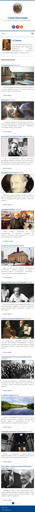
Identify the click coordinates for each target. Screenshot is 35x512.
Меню (4, 33)
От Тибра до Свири (7, 395)
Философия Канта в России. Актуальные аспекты (16, 357)
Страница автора (24, 52)
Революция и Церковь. (8, 209)
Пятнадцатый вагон (7, 65)
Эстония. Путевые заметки (9, 246)
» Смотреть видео (7, 241)
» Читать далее (7, 95)
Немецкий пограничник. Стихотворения (13, 431)
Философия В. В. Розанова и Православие (13, 136)
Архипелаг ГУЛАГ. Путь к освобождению (13, 282)
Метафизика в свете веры (9, 173)
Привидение (5, 100)
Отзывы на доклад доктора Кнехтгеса (13, 318)
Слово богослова (17, 17)
